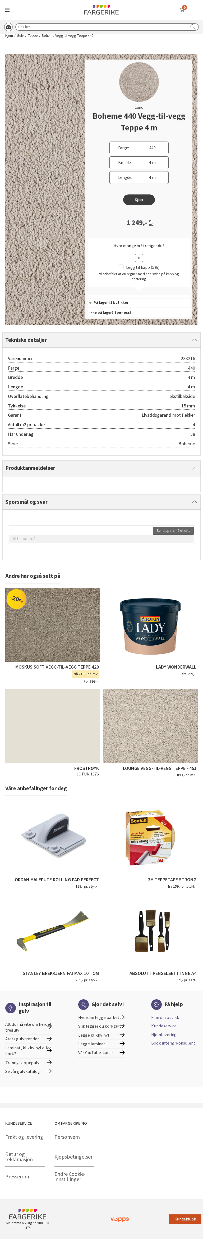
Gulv (20, 35)
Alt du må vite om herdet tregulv (28, 1027)
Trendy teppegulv (22, 1063)
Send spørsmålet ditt (173, 530)
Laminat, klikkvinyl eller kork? (28, 1051)
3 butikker (119, 302)
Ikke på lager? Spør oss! (110, 312)
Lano (139, 107)
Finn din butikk (165, 1017)
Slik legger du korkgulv (100, 1026)
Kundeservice (164, 1026)
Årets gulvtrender (22, 1039)
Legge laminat (91, 1044)
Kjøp (139, 200)
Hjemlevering (164, 1035)
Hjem (9, 35)
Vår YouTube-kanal (95, 1053)
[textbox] (101, 538)
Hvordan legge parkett (99, 1017)
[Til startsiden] (101, 10)
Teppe (33, 35)
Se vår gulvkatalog (22, 1071)
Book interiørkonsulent (173, 1043)
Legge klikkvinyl (93, 1035)
